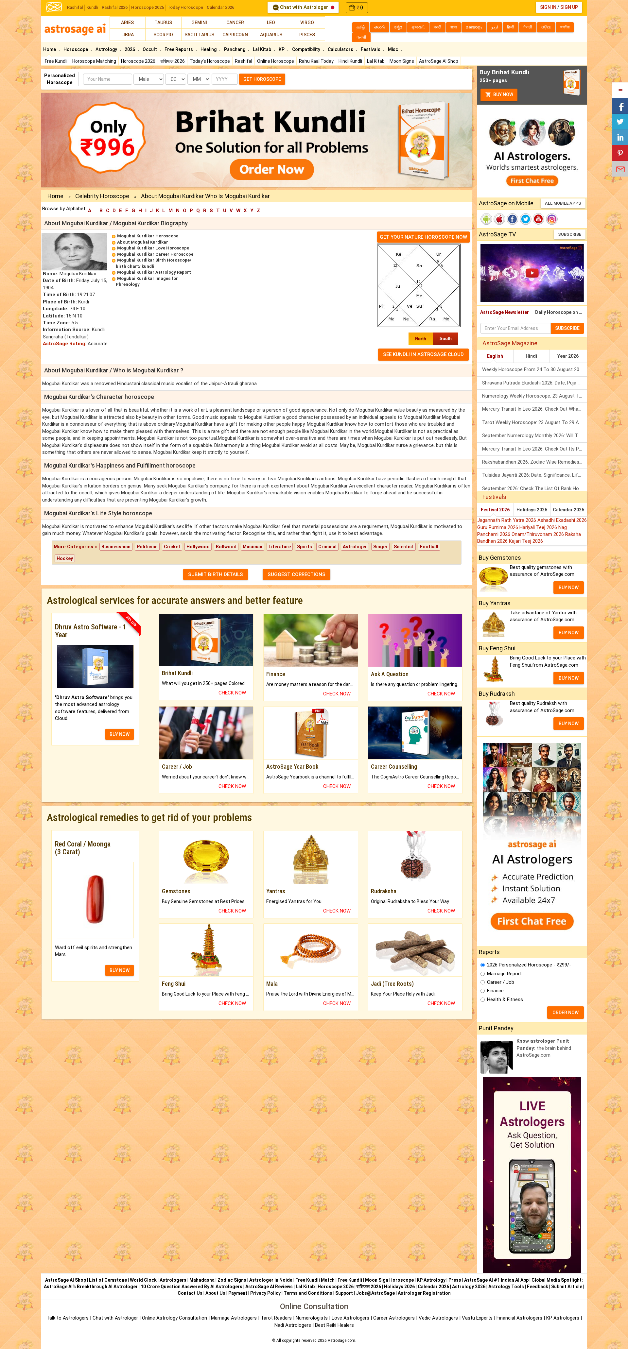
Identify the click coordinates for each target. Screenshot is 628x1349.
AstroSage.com (341, 1340)
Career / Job (500, 982)
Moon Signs (402, 61)
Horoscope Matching (94, 61)
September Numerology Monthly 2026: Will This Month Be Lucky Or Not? (534, 435)
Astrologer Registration (424, 1293)
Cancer (235, 22)
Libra (127, 34)
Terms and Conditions (308, 1293)
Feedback (537, 1286)
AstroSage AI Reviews (269, 1286)
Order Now (565, 1012)
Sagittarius (199, 34)
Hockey (65, 558)
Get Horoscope (262, 79)
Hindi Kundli (350, 61)
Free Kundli (56, 61)
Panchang (235, 49)
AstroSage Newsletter (504, 312)
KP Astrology (431, 1280)
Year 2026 (568, 356)
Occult (150, 49)
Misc (393, 49)
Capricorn (235, 34)
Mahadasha (202, 1280)
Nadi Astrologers (292, 1325)
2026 (130, 49)
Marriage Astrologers (234, 1318)
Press (454, 1280)
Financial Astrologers (519, 1318)
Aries (127, 22)
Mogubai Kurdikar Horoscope (147, 235)
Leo (271, 22)
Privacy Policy (265, 1293)
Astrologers (173, 1280)
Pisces (307, 34)
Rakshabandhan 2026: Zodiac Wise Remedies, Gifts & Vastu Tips (534, 462)
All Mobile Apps (563, 203)
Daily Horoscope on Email (561, 312)
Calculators (341, 49)
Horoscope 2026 (147, 7)
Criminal (327, 546)
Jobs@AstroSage (375, 1293)
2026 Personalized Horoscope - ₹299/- (529, 965)
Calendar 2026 (220, 7)
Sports (304, 546)
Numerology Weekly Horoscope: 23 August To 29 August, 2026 (534, 396)
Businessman (116, 546)
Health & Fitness (505, 999)
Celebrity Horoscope (102, 196)
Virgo (307, 22)
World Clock (143, 1280)
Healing (209, 49)
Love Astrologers (350, 1318)
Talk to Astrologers (67, 1318)
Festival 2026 (495, 509)
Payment (237, 1293)
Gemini (199, 22)
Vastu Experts (477, 1318)
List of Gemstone (108, 1280)
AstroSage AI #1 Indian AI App (496, 1280)
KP (282, 49)
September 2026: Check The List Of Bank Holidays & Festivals (534, 488)
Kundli (92, 7)
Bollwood (226, 546)
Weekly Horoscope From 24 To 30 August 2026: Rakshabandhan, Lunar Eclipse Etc (534, 369)
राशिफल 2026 (172, 61)
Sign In (548, 7)
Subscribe (569, 234)
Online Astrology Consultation (175, 1318)
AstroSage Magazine (509, 343)
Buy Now (502, 94)
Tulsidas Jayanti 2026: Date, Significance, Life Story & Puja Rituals (534, 475)
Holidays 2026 (531, 509)
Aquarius (271, 34)
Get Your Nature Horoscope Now (423, 237)
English (495, 356)
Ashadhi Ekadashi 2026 (562, 520)
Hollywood (198, 546)
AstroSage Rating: (64, 344)
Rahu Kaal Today (316, 61)
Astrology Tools (506, 1286)
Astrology (107, 49)
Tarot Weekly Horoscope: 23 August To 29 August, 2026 (534, 422)
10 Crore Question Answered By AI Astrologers (191, 1286)
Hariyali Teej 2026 (538, 527)
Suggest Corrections (296, 574)
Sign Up (569, 7)
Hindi (531, 356)
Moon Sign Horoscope (389, 1280)
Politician (147, 546)
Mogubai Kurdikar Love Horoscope (153, 248)
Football (429, 546)
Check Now (232, 693)
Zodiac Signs (232, 1280)
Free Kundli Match (315, 1280)
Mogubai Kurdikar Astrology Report (154, 272)
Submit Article (566, 1286)
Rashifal (75, 7)
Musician (252, 546)
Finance (495, 991)
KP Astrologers (563, 1318)
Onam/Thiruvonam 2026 (538, 534)
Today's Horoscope (210, 61)
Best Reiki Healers (334, 1325)
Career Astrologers (394, 1318)
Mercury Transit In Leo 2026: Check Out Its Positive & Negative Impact (534, 449)
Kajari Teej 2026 (526, 541)
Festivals (371, 49)
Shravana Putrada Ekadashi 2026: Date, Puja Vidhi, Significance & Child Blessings (534, 383)
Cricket (172, 546)
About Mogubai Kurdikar (142, 242)
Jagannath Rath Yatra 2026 (507, 520)
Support (344, 1293)
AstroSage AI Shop (438, 61)
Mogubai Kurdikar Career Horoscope (155, 254)
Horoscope (76, 49)
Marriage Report (504, 974)
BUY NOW (120, 734)
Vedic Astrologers (438, 1318)
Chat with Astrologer (304, 7)
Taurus (163, 22)
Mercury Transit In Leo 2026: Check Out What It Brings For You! (534, 409)
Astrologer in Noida (270, 1280)
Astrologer (355, 546)
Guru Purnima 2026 (498, 527)
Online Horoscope (275, 61)
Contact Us (190, 1293)
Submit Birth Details (215, 574)
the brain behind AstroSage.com (543, 1048)
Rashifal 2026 (115, 7)
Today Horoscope (185, 7)
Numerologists (312, 1318)
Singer (380, 546)
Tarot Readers (277, 1318)
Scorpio (163, 34)
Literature (280, 546)
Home (50, 49)
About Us (215, 1293)
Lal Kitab (376, 61)
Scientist (404, 546)
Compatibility (306, 49)
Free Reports (179, 49)
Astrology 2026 (468, 1286)
